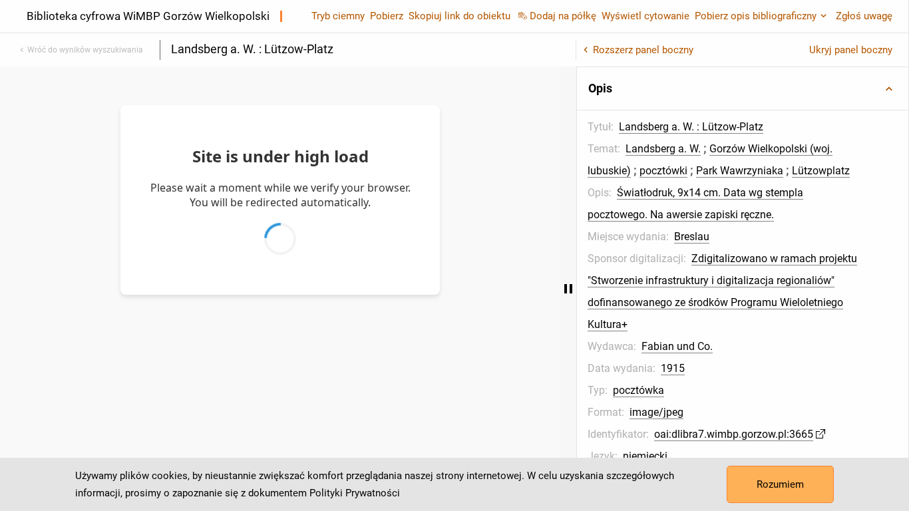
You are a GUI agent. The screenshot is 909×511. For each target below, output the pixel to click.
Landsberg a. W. (663, 148)
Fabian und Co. (677, 346)
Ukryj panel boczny (850, 50)
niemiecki (645, 456)
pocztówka (638, 390)
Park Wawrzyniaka (739, 170)
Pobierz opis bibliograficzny (756, 16)
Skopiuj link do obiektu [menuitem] (459, 16)
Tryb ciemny (338, 16)
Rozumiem (780, 484)
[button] (742, 88)
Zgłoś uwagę (864, 16)
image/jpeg (656, 412)
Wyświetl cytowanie (645, 16)
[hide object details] (568, 289)
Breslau (691, 236)
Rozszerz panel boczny (643, 50)
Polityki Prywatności (354, 493)
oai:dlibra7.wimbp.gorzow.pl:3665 (733, 434)
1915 (673, 368)
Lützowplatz (821, 170)
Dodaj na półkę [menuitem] (563, 16)
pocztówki (663, 170)
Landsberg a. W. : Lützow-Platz (691, 126)
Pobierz (386, 16)
